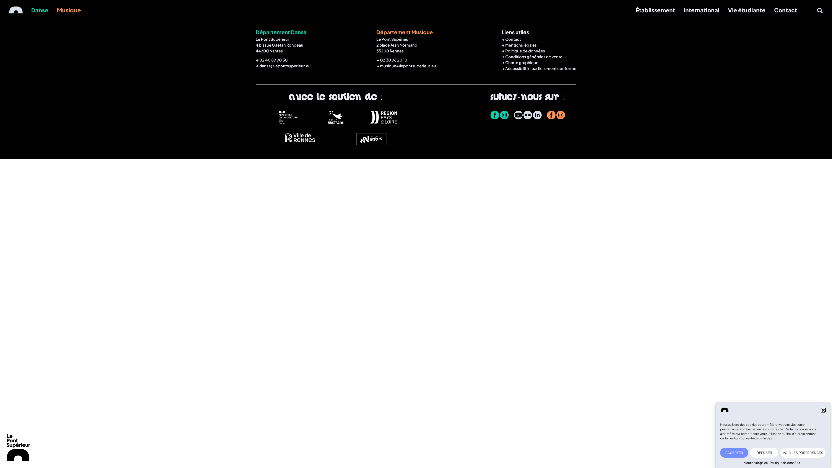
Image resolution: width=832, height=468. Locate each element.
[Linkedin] (537, 115)
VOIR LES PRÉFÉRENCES (803, 453)
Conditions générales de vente (533, 56)
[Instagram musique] (561, 115)
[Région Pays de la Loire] (383, 122)
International (701, 10)
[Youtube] (518, 115)
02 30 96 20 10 (393, 59)
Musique (69, 10)
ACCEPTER (734, 453)
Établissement (655, 10)
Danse (39, 10)
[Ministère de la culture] (288, 122)
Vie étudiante (746, 10)
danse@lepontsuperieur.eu (285, 65)
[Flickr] (528, 115)
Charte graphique (521, 62)
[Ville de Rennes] (300, 143)
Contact (785, 10)
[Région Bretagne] (335, 122)
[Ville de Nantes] (371, 143)
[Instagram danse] (504, 115)
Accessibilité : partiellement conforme (540, 68)
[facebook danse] (495, 115)
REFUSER (764, 453)
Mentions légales (756, 463)
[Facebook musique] (551, 115)
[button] (823, 410)
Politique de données (785, 463)
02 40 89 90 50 (273, 59)
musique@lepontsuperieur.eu (408, 65)
